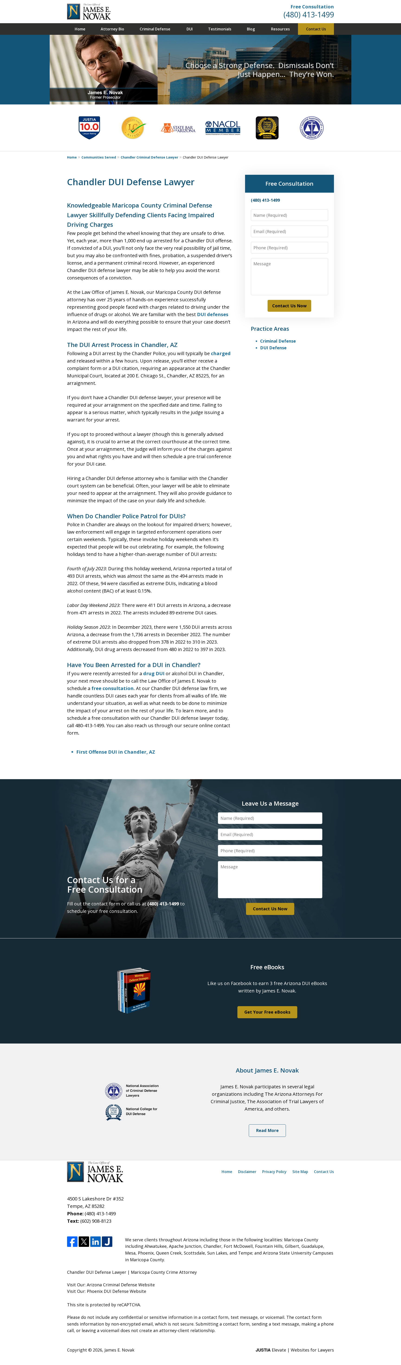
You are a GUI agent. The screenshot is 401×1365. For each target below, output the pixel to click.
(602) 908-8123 (95, 1221)
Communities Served (98, 157)
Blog (251, 29)
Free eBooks (267, 967)
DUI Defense (273, 347)
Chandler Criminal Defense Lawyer (149, 157)
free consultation (112, 688)
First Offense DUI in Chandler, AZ (115, 752)
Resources (280, 29)
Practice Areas (270, 328)
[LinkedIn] (95, 1241)
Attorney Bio (112, 29)
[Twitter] (84, 1241)
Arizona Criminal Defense (112, 1284)
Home (80, 29)
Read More (267, 1130)
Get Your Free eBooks (267, 1012)
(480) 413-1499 (309, 14)
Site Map (300, 1171)
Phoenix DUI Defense (108, 1291)
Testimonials (219, 29)
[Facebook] (72, 1241)
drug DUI (154, 673)
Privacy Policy (274, 1171)
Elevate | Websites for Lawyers (295, 1350)
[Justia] (107, 1241)
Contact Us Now (289, 305)
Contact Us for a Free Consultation (104, 884)
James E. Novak (119, 1350)
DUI (190, 29)
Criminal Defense (155, 29)
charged (221, 353)
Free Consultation (312, 6)
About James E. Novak (267, 1070)
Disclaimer (247, 1171)
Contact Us (316, 29)
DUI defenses (212, 314)
